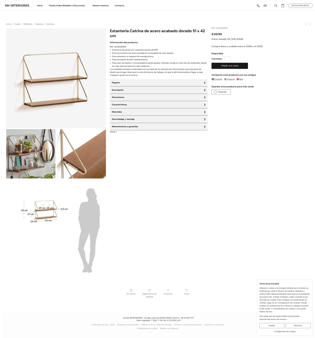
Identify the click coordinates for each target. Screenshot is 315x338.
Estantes (50, 24)
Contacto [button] (119, 5)
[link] (285, 330)
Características (119, 104)
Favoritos (168, 293)
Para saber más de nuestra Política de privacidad (279, 316)
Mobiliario (28, 24)
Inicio (8, 24)
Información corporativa (214, 325)
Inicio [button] (39, 5)
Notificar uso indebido (169, 328)
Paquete (116, 82)
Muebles (39, 24)
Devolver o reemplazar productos (188, 325)
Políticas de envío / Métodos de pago (156, 325)
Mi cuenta (131, 293)
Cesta (186, 293)
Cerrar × (113, 132)
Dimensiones (118, 97)
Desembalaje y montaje (123, 119)
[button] (17, 5)
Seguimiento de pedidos (149, 295)
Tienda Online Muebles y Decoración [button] (67, 5)
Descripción (118, 90)
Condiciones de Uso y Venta (103, 325)
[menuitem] (306, 24)
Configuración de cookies (147, 328)
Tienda (17, 24)
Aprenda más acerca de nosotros (273, 319)
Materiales (117, 112)
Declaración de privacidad (128, 325)
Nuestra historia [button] (101, 5)
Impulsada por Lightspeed (158, 333)
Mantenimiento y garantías (125, 126)
